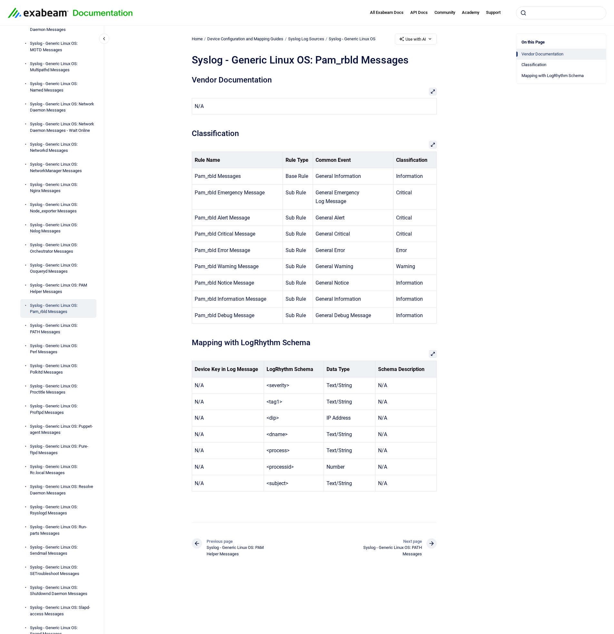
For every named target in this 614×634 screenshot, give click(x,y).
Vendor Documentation (542, 54)
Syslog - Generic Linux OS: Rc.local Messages (54, 469)
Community (444, 12)
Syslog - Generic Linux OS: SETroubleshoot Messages (54, 570)
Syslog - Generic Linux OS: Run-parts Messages (58, 530)
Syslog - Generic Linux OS (352, 38)
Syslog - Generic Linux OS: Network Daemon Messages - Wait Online (62, 127)
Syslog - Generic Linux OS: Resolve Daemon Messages (61, 489)
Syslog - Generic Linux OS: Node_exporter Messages (54, 207)
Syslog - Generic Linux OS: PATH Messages (54, 328)
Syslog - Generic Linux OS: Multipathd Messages (54, 66)
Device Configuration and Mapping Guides (245, 38)
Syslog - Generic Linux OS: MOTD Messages (54, 46)
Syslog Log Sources (306, 38)
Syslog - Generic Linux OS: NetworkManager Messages (56, 167)
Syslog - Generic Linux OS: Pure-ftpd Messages (59, 449)
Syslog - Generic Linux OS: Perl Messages (54, 348)
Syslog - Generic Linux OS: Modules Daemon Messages (62, 26)
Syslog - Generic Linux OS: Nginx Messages (54, 187)
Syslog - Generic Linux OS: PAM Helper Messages (58, 288)
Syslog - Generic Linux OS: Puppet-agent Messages (61, 429)
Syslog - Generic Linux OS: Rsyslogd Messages (54, 509)
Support (493, 12)
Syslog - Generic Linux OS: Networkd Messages (54, 147)
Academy (470, 12)
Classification (533, 64)
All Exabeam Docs (387, 12)
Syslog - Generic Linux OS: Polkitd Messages (54, 369)
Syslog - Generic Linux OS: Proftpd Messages (54, 409)
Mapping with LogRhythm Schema (552, 75)
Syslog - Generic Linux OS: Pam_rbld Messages (54, 308)
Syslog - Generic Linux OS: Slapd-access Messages (60, 610)
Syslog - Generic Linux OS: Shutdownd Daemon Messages (58, 590)
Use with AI (415, 39)
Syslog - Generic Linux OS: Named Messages (54, 87)
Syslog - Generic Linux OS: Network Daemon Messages (62, 106)
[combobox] (561, 13)
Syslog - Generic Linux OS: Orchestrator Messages (54, 248)
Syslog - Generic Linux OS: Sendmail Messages (54, 550)
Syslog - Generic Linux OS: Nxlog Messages (54, 227)
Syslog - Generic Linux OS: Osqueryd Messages (54, 268)
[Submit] (523, 13)
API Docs (419, 12)
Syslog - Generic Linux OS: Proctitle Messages (54, 389)
